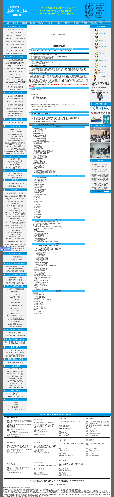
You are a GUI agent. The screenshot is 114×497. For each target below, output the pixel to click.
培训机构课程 (61, 493)
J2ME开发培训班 (15, 84)
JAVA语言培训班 (15, 297)
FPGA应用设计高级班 (15, 32)
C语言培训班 (15, 292)
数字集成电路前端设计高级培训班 (15, 244)
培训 (70, 493)
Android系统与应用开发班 (15, 60)
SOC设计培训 (14, 489)
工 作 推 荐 (15, 407)
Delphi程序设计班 (15, 321)
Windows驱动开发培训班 (15, 318)
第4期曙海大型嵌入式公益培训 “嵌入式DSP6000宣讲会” (100, 176)
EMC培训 (21, 491)
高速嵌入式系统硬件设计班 (15, 193)
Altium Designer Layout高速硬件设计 (14, 221)
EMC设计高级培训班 (15, 211)
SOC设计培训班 (15, 250)
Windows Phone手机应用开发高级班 (15, 82)
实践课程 (95, 493)
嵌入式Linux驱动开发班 (15, 134)
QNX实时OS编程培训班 (15, 326)
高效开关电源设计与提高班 (15, 206)
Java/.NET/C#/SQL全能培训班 (15, 289)
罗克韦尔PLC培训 (44, 491)
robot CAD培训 (105, 491)
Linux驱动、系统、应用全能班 (15, 153)
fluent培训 (48, 493)
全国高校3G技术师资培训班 (15, 396)
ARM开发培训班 (15, 159)
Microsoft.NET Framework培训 (15, 316)
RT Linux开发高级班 (15, 145)
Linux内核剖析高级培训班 (15, 141)
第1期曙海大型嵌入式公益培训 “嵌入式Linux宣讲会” (100, 188)
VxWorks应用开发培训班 (15, 257)
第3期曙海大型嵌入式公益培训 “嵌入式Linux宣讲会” (100, 180)
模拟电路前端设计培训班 (15, 228)
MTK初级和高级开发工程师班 (15, 63)
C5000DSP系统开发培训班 (15, 102)
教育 (70, 494)
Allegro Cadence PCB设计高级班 (15, 199)
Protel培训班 (15, 203)
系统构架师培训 (15, 313)
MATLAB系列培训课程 (15, 116)
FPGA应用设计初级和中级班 (15, 30)
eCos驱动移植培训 (15, 164)
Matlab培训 (29, 489)
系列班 (82, 494)
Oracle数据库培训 (15, 302)
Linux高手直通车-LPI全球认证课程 (15, 149)
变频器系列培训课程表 (15, 280)
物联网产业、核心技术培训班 (15, 352)
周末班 (6, 494)
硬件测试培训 (15, 311)
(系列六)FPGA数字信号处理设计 (15, 53)
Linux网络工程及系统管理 (15, 137)
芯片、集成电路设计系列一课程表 (15, 342)
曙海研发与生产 (90, 17)
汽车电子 (15, 393)
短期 (66, 493)
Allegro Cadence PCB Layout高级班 (15, 215)
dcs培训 (84, 491)
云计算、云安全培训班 (15, 350)
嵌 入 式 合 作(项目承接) (15, 409)
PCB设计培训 (35, 493)
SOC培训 (77, 489)
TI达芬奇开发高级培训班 (15, 114)
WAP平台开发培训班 (15, 77)
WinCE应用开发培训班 (15, 173)
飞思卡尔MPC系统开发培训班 (15, 268)
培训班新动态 (98, 191)
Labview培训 (21, 489)
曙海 (67, 494)
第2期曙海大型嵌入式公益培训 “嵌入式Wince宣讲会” (100, 184)
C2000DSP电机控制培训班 (15, 99)
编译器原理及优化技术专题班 (15, 271)
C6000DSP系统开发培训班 (15, 105)
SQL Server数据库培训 (15, 305)
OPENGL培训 (42, 489)
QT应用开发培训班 (15, 138)
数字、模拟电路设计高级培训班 (15, 246)
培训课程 (77, 494)
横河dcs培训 (90, 491)
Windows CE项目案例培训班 (15, 177)
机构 (82, 493)
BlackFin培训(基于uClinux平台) (15, 168)
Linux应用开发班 (15, 129)
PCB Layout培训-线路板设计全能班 (15, 213)
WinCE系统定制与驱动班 (15, 175)
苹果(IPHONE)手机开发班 (15, 66)
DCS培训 (35, 489)
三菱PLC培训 (68, 491)
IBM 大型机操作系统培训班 (15, 381)
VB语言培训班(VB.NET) (15, 324)
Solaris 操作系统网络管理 (15, 376)
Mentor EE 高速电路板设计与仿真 (15, 223)
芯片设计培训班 (15, 234)
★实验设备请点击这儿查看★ (40, 110)
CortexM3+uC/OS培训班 (15, 161)
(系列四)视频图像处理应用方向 (15, 48)
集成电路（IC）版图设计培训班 (15, 238)
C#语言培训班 (15, 300)
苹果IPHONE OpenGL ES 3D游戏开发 (15, 68)
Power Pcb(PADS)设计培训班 (15, 201)
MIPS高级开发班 (15, 166)
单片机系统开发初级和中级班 (15, 183)
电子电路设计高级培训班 (15, 233)
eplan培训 (5, 493)
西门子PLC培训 (76, 491)
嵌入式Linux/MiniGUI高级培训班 (15, 147)
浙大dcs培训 (26, 493)
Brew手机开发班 (15, 74)
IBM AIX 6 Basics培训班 (15, 369)
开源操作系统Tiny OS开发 (15, 362)
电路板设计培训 (18, 493)
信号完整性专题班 (15, 218)
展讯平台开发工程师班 (15, 71)
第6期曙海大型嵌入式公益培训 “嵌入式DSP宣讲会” (100, 165)
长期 (85, 493)
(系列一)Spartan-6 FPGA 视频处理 (15, 39)
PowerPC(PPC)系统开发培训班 (15, 266)
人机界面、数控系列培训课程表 (15, 283)
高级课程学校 (102, 493)
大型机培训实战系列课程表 (15, 387)
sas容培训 (35, 491)
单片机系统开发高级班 (15, 186)
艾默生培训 (97, 491)
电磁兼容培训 (28, 491)
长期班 (15, 395)
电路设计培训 (15, 208)
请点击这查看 (49, 426)
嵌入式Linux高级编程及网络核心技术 (15, 151)
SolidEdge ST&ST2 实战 (15, 383)
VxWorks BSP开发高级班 (15, 260)
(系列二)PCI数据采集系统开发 (15, 42)
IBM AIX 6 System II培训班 (15, 371)
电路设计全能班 (15, 230)
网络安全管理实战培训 (15, 385)
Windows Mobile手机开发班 (15, 80)
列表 (90, 493)
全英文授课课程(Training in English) (96, 20)
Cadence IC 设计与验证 (15, 236)
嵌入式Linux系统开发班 (15, 132)
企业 (73, 494)
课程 (87, 493)
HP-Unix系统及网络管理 (15, 378)
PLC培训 (61, 491)
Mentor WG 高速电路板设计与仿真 (15, 225)
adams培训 (42, 493)
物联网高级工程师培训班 (15, 354)
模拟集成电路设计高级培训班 (15, 248)
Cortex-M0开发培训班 (15, 163)
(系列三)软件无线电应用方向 (15, 45)
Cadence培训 (6, 491)
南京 (12, 494)
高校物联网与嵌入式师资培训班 (15, 356)
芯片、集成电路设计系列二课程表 (15, 344)
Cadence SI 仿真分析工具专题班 (15, 216)
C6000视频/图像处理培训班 (15, 112)
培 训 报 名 (15, 402)
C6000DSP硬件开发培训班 (15, 108)
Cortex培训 (71, 489)
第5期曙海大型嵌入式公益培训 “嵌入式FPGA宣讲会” (100, 170)
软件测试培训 (15, 308)
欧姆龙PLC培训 (53, 491)
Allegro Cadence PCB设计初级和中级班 (15, 196)
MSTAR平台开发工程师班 (15, 87)
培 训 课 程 (15, 405)
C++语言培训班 (15, 294)
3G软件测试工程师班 (15, 333)
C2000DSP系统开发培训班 (15, 96)
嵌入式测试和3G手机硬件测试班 (15, 335)
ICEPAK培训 (14, 491)
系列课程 (53, 493)
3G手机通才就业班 (15, 89)
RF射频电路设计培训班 (15, 241)
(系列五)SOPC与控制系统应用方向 (15, 51)
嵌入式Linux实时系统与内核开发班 (15, 143)
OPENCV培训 (56, 489)
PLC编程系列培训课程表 (15, 277)
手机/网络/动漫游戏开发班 (15, 122)
